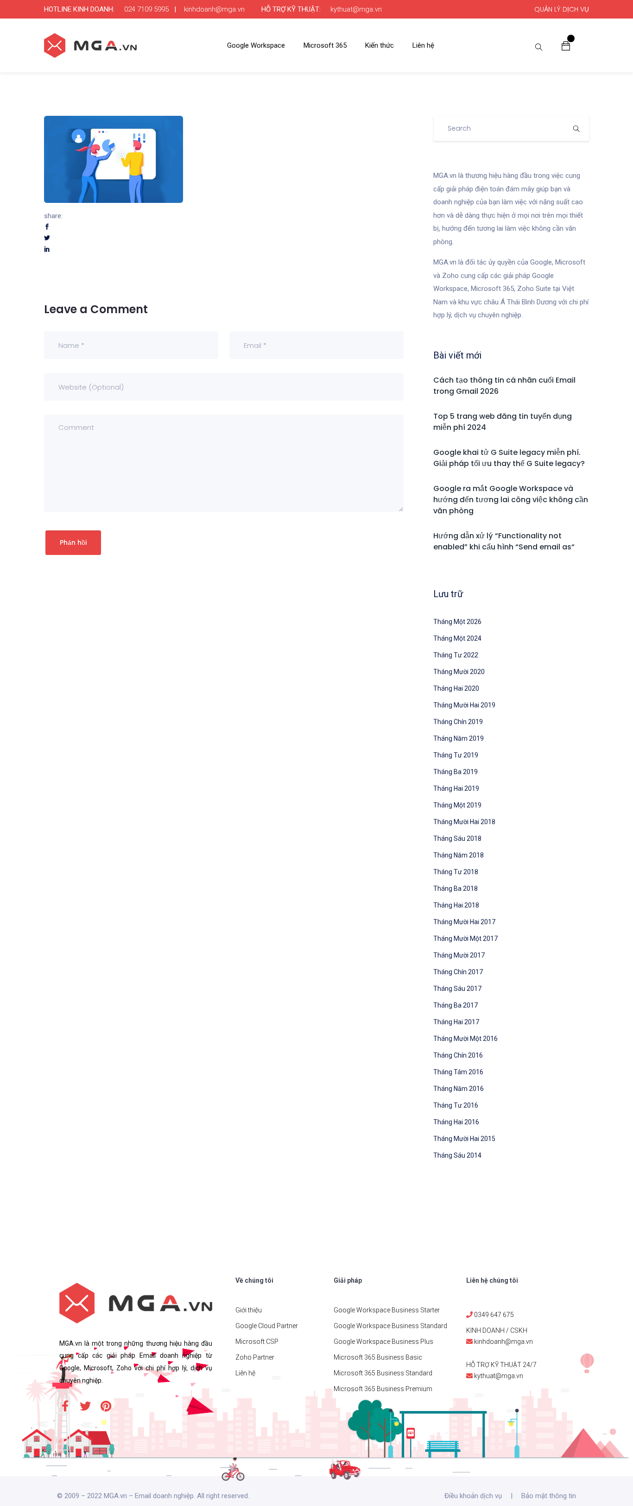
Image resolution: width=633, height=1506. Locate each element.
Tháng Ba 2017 (455, 1005)
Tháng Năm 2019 (458, 738)
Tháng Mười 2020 (459, 671)
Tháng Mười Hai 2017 (464, 922)
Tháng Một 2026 (457, 621)
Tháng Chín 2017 (458, 972)
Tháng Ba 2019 (455, 771)
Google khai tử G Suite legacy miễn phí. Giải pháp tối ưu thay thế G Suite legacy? (509, 458)
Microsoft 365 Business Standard (383, 1373)
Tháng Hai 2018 (456, 905)
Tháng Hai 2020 (456, 688)
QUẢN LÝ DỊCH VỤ (561, 9)
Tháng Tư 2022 (455, 655)
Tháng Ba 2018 (455, 888)
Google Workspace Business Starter (387, 1310)
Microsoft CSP (257, 1341)
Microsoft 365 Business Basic (378, 1357)
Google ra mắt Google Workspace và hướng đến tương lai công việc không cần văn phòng (510, 499)
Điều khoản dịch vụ (473, 1496)
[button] (565, 45)
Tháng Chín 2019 (458, 721)
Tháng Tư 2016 (455, 1105)
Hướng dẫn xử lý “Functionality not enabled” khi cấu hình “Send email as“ (504, 541)
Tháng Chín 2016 (458, 1055)
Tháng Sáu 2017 (457, 988)
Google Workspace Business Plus (383, 1341)
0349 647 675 (494, 1314)
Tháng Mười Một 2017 (465, 938)
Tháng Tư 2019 (455, 755)
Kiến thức (379, 45)
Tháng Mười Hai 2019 (464, 705)
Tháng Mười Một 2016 (465, 1038)
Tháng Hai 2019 (456, 788)
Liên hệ (423, 45)
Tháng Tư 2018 (455, 872)
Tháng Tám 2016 (458, 1072)
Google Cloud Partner (266, 1326)
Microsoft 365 (325, 45)
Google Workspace (256, 45)
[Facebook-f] (64, 1405)
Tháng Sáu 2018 (457, 838)
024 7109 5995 (146, 9)
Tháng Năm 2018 (458, 855)
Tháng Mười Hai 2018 (464, 821)
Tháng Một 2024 (457, 638)
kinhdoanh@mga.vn (214, 9)
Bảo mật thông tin (548, 1496)
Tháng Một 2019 (457, 805)
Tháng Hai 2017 (456, 1022)
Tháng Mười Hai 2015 (464, 1138)
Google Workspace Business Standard (390, 1326)
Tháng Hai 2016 (456, 1122)
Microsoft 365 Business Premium (383, 1389)
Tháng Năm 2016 (458, 1088)
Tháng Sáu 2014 (457, 1155)
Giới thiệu (248, 1310)
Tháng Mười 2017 (459, 955)
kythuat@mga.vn (356, 9)
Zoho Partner (254, 1357)
